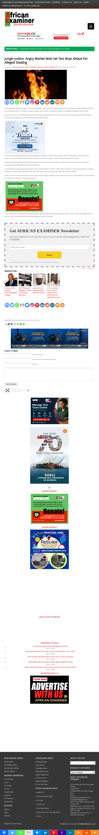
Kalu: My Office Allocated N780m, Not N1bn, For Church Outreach (50, 657)
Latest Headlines (49, 67)
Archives (56, 2)
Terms (86, 2)
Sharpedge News (41, 768)
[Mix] (57, 102)
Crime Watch (32, 67)
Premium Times (41, 778)
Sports (6, 812)
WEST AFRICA (8, 762)
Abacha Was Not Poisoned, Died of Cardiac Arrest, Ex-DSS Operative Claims (50, 667)
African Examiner (19, 67)
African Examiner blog (12, 6)
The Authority (9, 798)
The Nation (8, 785)
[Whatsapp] (17, 102)
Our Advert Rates (42, 2)
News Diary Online (42, 771)
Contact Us (67, 2)
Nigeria (6, 809)
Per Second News (41, 784)
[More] (62, 102)
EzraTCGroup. (17, 824)
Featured (40, 67)
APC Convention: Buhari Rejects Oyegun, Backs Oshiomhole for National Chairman (53, 292)
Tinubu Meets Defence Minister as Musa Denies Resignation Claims (50, 662)
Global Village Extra (42, 775)
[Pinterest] (37, 102)
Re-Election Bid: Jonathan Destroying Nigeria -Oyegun (11, 291)
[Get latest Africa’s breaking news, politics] (16, 18)
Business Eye (8, 802)
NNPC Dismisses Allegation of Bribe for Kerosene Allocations (25, 291)
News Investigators (42, 781)
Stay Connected (33, 6)
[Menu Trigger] (91, 26)
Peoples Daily (8, 792)
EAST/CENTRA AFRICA (11, 768)
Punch (6, 782)
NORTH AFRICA (9, 771)
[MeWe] (52, 102)
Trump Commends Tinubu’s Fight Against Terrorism (50, 646)
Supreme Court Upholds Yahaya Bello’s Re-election (39, 290)
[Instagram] (32, 102)
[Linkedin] (42, 102)
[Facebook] (7, 102)
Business (7, 816)
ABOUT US (78, 2)
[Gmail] (22, 102)
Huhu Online (40, 765)
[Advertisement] (43, 313)
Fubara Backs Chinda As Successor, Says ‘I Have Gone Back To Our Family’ (45, 49)
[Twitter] (12, 102)
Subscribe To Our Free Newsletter (17, 2)
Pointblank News (41, 762)
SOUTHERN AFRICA (10, 765)
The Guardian (8, 779)
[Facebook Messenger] (27, 102)
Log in (94, 824)
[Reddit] (47, 102)
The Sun (7, 789)
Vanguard (7, 795)
